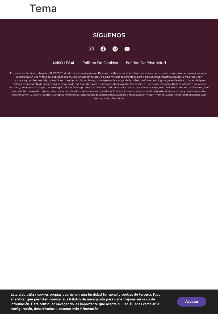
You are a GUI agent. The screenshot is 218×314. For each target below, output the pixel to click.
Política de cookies (100, 62)
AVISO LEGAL (63, 62)
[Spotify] (115, 49)
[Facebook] (103, 49)
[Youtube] (127, 49)
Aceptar (191, 301)
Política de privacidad (146, 62)
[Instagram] (91, 49)
